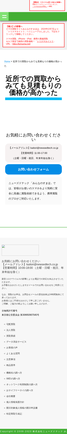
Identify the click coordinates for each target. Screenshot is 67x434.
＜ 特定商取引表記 (12, 413)
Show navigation (4, 16)
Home (7, 61)
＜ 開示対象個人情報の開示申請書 (20, 408)
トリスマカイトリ (45, 41)
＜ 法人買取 (9, 330)
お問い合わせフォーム (33, 169)
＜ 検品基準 (9, 365)
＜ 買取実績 (9, 336)
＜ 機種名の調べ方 (12, 372)
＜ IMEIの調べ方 (11, 378)
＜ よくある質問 (11, 353)
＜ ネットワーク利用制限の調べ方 (20, 384)
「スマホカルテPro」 (39, 6)
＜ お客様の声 (10, 347)
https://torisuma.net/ (21, 44)
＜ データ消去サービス (14, 341)
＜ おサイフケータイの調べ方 (18, 390)
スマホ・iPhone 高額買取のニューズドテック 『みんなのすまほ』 (14, 5)
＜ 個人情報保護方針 (13, 402)
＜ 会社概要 (9, 396)
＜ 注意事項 (9, 359)
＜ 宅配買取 (9, 324)
